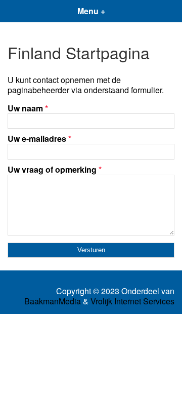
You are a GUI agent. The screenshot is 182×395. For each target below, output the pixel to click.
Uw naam (28, 108)
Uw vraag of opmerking (55, 169)
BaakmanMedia (52, 301)
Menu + (91, 11)
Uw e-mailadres (39, 138)
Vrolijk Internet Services (132, 301)
